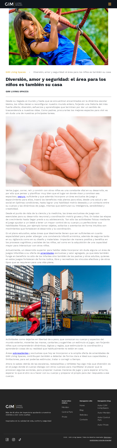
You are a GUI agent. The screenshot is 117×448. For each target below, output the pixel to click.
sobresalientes (21, 353)
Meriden (65, 407)
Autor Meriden (104, 412)
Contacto (84, 419)
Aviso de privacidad (104, 440)
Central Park (67, 412)
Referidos (84, 415)
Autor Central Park (104, 418)
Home (82, 405)
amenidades (47, 253)
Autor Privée (103, 424)
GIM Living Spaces (17, 72)
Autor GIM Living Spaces (103, 406)
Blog (81, 410)
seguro (21, 196)
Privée (64, 417)
